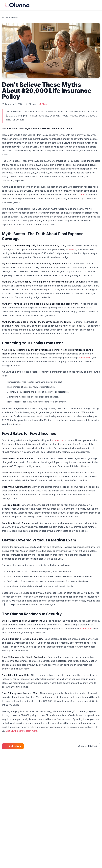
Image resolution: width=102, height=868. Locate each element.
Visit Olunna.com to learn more (21, 731)
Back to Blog (11, 17)
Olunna (81, 194)
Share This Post (89, 746)
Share (45, 104)
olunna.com (85, 357)
